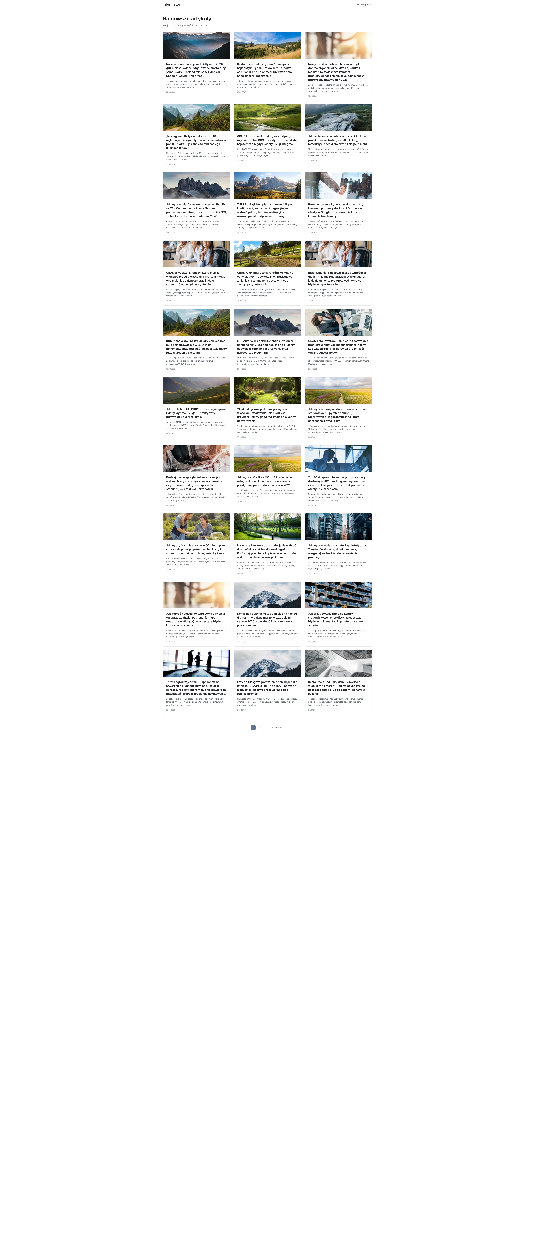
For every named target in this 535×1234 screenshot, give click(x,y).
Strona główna (364, 4)
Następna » (277, 727)
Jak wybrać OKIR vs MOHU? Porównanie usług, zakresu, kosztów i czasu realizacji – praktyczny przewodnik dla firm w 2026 (265, 481)
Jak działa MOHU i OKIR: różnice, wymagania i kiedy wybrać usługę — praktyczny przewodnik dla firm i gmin (196, 413)
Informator (171, 4)
